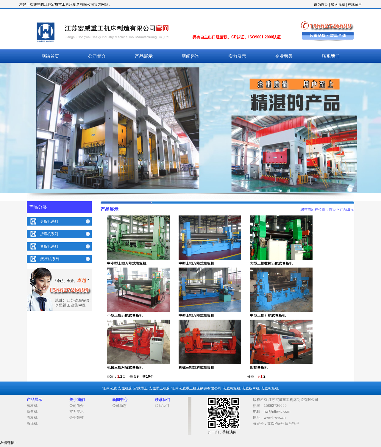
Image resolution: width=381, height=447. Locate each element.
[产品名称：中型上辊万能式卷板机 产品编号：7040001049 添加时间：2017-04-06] (281, 311)
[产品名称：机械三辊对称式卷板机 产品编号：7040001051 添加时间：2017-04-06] (210, 363)
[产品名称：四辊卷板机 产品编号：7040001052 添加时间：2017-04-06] (281, 363)
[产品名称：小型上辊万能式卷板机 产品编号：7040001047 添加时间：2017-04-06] (138, 311)
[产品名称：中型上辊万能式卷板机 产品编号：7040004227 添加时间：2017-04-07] (210, 259)
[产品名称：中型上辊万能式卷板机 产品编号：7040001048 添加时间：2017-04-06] (210, 311)
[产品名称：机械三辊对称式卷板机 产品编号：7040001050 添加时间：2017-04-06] (138, 363)
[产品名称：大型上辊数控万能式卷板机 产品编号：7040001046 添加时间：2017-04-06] (281, 259)
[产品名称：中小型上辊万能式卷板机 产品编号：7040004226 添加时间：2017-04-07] (138, 259)
